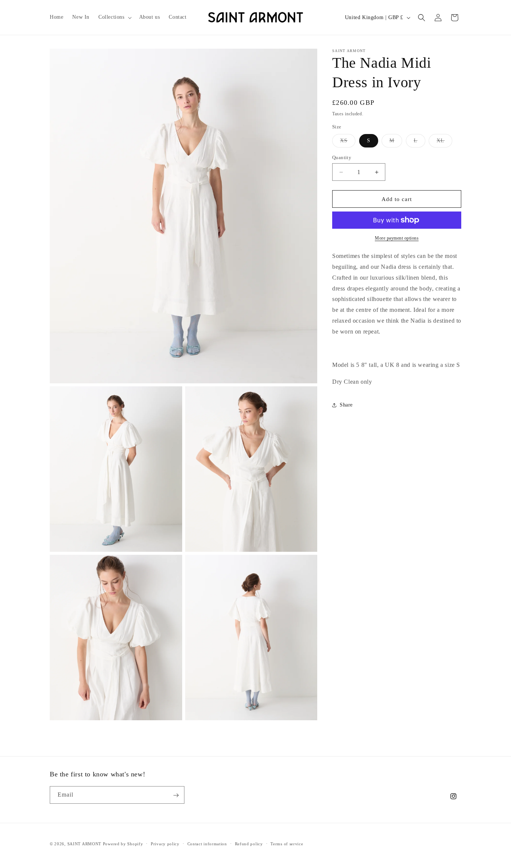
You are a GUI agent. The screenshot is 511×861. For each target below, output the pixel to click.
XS (347, 142)
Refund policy (249, 843)
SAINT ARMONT (84, 844)
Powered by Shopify (123, 844)
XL (444, 142)
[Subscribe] (176, 795)
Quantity (341, 157)
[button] (114, 17)
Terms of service (286, 843)
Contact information (207, 843)
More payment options (397, 238)
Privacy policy (165, 843)
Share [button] (346, 405)
